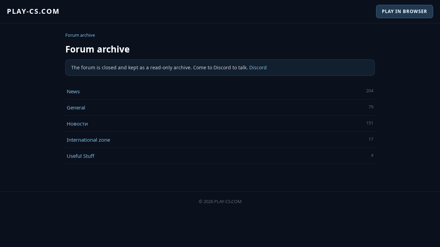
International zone (88, 139)
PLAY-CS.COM (33, 11)
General (76, 107)
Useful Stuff (80, 155)
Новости (77, 123)
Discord (258, 67)
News (73, 91)
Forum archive (80, 35)
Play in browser (404, 11)
